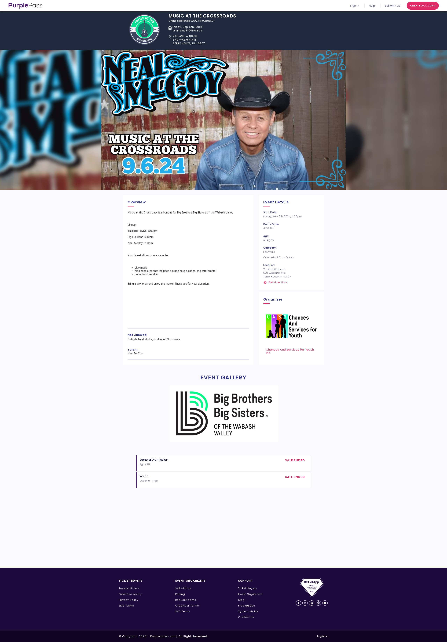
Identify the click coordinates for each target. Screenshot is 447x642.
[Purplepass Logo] (25, 6)
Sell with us (392, 6)
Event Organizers (250, 594)
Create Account (422, 5)
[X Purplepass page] (305, 603)
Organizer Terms (187, 605)
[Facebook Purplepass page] (298, 603)
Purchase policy (130, 594)
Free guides (246, 605)
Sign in (354, 6)
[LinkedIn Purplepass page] (311, 603)
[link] (291, 282)
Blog (241, 600)
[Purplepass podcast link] (318, 603)
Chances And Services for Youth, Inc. (290, 351)
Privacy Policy (128, 600)
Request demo (185, 600)
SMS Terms (126, 605)
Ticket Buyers (247, 588)
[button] (202, 39)
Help (372, 6)
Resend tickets (129, 588)
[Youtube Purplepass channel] (325, 603)
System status (248, 611)
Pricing (180, 594)
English (321, 636)
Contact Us (246, 617)
